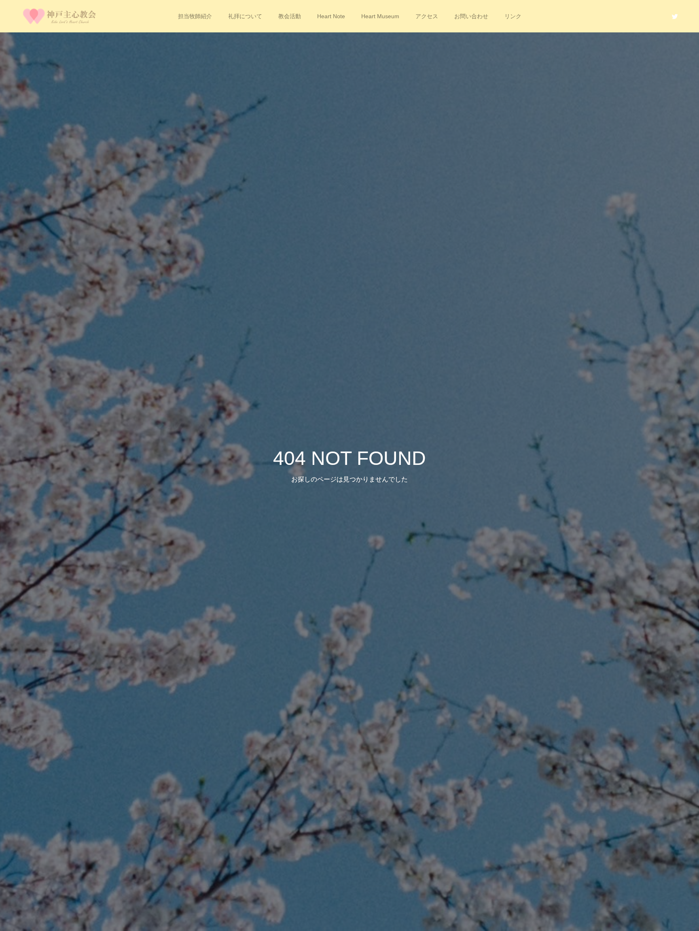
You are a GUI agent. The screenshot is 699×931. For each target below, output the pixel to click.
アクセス (426, 16)
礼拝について (245, 16)
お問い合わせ (471, 16)
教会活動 (289, 16)
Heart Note (331, 16)
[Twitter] (675, 16)
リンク (512, 16)
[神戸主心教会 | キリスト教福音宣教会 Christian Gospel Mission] (60, 16)
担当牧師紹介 (195, 16)
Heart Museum (380, 16)
